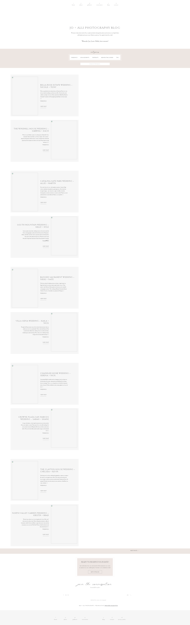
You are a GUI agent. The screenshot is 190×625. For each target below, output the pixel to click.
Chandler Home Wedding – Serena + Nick (55, 374)
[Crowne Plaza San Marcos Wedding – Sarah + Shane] (64, 428)
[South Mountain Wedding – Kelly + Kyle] (64, 236)
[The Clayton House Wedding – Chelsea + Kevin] (25, 480)
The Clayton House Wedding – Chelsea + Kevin (57, 470)
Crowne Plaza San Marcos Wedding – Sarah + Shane (33, 418)
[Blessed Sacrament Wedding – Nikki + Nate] (25, 288)
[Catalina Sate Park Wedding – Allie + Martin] (25, 192)
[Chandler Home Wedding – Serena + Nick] (25, 384)
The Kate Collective (111, 605)
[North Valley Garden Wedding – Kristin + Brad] (64, 524)
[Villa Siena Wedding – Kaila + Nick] (64, 332)
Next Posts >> (134, 550)
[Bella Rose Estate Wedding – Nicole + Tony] (25, 96)
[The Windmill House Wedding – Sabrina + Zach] (64, 140)
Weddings (43, 101)
